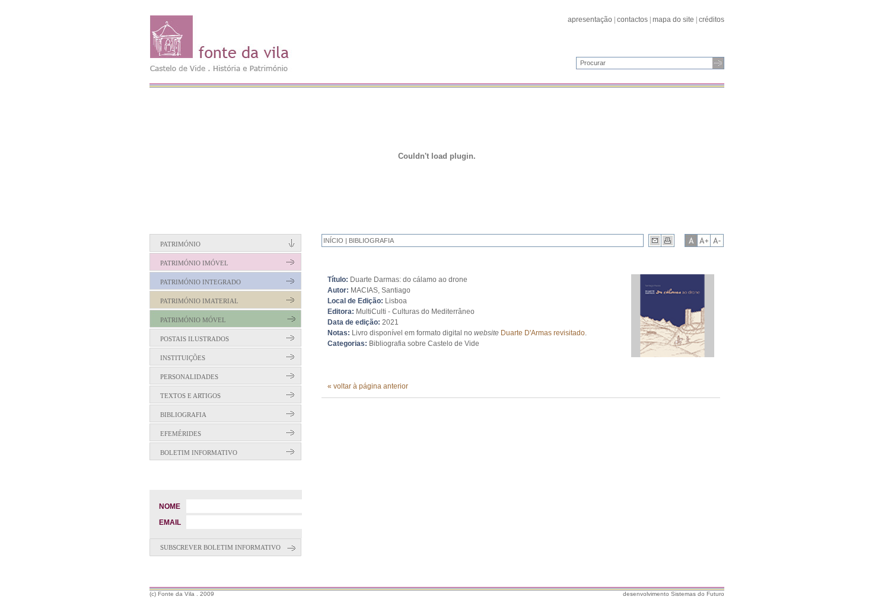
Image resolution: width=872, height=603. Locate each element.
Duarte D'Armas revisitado (543, 333)
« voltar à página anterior (367, 386)
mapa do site (673, 19)
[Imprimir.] (667, 240)
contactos (632, 19)
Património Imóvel (194, 263)
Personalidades (189, 376)
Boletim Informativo (198, 452)
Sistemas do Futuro (697, 594)
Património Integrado (200, 282)
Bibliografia (183, 414)
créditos (711, 19)
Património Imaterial (199, 300)
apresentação (590, 19)
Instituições (182, 357)
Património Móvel (193, 319)
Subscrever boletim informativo (220, 547)
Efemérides (180, 433)
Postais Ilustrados (194, 338)
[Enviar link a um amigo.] (654, 240)
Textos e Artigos (190, 395)
